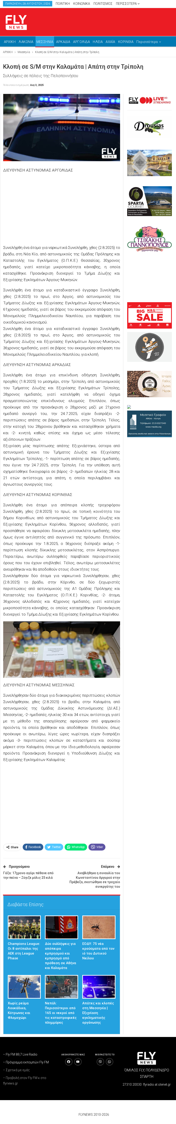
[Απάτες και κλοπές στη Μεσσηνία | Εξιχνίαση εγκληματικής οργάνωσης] (99, 987)
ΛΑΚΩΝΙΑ (26, 42)
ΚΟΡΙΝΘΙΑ (126, 42)
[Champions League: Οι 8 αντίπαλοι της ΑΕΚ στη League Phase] (24, 927)
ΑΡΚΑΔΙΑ (63, 42)
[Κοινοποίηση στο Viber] (100, 1061)
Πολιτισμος (103, 4)
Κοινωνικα (81, 4)
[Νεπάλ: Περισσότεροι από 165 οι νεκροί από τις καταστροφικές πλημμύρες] (61, 987)
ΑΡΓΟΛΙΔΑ (81, 42)
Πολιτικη (63, 4)
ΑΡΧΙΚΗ (10, 42)
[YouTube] (78, 1061)
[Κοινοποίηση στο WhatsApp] (109, 1061)
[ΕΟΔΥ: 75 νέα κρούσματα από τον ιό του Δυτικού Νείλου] (99, 927)
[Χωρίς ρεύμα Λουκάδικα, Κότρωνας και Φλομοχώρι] (24, 987)
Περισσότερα (127, 4)
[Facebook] (68, 1061)
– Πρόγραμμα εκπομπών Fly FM (26, 1062)
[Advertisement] (61, 209)
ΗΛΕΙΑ (98, 42)
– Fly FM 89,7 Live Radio (20, 1054)
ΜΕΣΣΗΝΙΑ (44, 42)
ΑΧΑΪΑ (110, 42)
